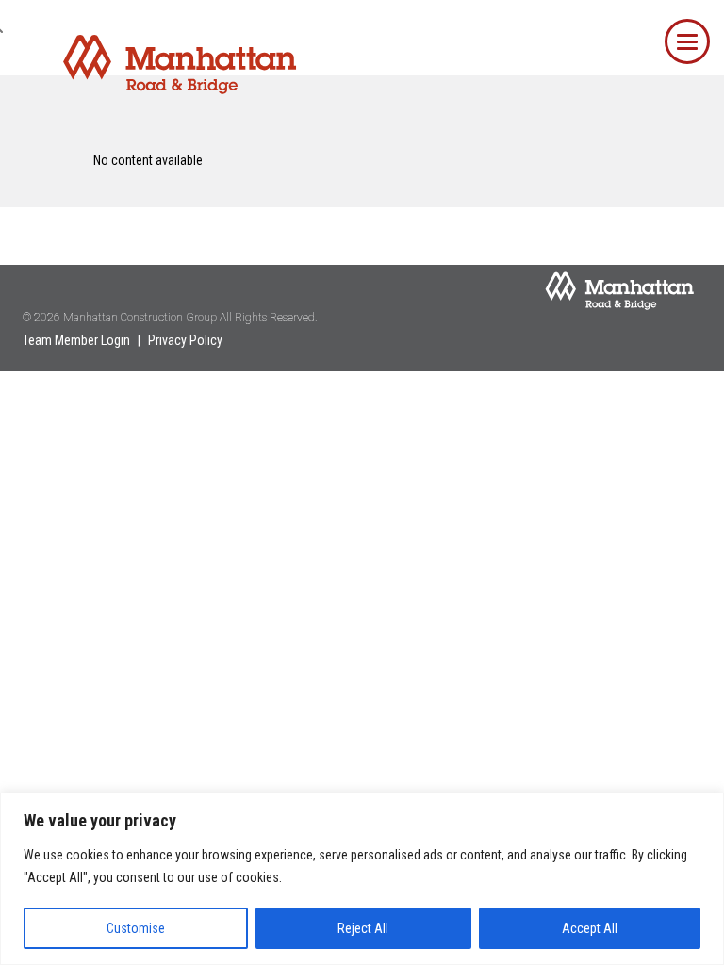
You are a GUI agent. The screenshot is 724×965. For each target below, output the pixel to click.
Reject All (362, 928)
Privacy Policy (185, 340)
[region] (362, 879)
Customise (136, 928)
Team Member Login (76, 340)
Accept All (589, 928)
